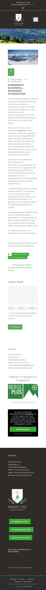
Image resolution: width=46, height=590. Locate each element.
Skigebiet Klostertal (20, 254)
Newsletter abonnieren (20, 538)
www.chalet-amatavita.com (22, 368)
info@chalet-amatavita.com (24, 365)
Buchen (22, 579)
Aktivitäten (14, 81)
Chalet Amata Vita (16, 79)
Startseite (13, 579)
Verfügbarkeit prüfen (20, 521)
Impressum (18, 582)
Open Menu (35, 19)
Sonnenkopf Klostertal (17, 257)
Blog (19, 81)
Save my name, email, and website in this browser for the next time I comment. (22, 316)
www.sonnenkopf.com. (25, 246)
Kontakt (32, 5)
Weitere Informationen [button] (23, 434)
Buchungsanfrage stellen (21, 530)
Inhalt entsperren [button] (23, 429)
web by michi (27, 587)
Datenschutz (27, 582)
